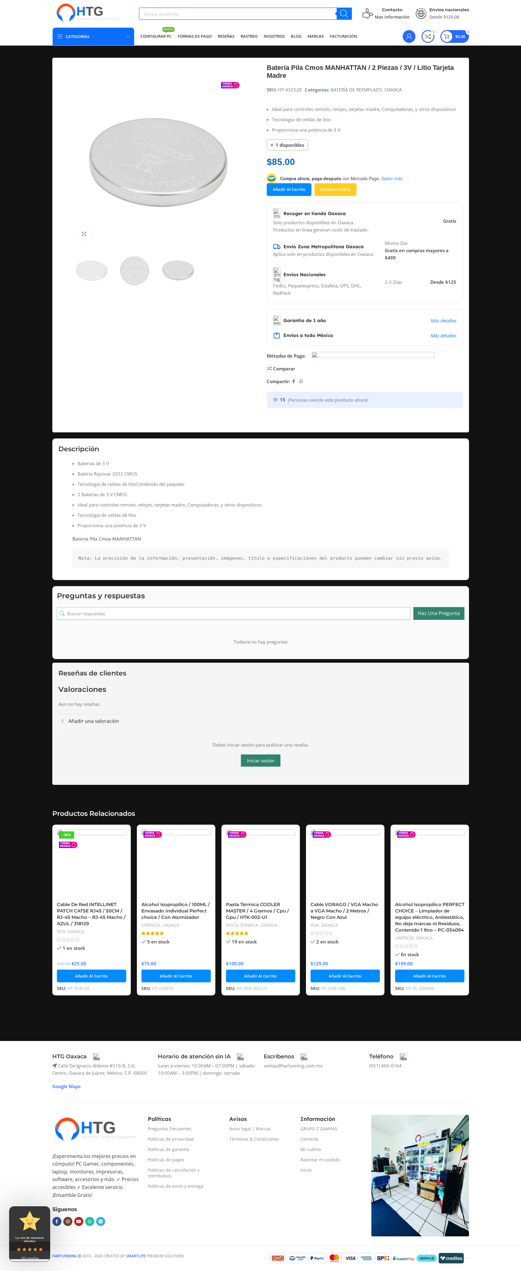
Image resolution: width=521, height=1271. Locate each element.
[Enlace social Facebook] (293, 381)
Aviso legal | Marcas (250, 1129)
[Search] (344, 14)
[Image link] (94, 1130)
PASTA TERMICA (242, 925)
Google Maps (66, 1086)
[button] (91, 976)
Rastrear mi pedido (320, 1160)
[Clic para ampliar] (84, 234)
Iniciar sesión (260, 760)
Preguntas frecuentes (170, 1129)
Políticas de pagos (166, 1160)
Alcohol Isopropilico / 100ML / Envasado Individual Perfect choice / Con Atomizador (175, 911)
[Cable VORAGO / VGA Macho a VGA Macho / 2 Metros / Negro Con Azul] (345, 863)
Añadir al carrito (289, 189)
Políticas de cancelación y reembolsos (174, 1172)
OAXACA (393, 90)
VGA (315, 925)
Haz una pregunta (439, 613)
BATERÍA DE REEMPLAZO (356, 90)
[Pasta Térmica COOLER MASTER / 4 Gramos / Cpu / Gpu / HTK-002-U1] (260, 863)
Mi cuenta (310, 1149)
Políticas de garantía (168, 1149)
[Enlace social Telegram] (100, 1221)
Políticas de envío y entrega (175, 1186)
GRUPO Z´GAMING (318, 1129)
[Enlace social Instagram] (67, 1221)
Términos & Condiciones (254, 1139)
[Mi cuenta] (409, 36)
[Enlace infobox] (76, 1056)
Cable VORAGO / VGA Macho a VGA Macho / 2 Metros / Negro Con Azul (344, 911)
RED (61, 931)
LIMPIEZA (150, 925)
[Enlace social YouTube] (78, 1221)
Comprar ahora (335, 189)
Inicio (305, 1170)
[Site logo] (87, 13)
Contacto (309, 1139)
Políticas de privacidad (171, 1139)
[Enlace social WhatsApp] (301, 381)
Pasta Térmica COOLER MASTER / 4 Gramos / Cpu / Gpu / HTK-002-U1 (257, 911)
